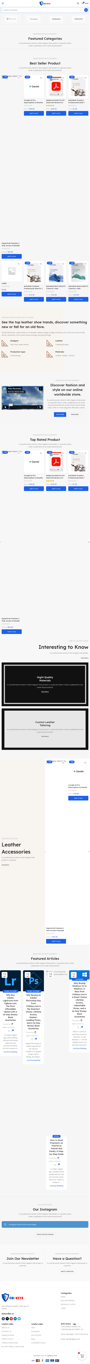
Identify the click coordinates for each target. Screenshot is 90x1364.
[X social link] (7, 1318)
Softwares (79, 979)
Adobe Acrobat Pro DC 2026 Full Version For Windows (55, 102)
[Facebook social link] (3, 1318)
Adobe (63, 1297)
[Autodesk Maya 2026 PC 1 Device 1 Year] (78, 272)
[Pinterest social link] (11, 1318)
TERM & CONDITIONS (10, 1343)
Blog (33, 1339)
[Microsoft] (11, 19)
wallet (4, 283)
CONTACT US (6, 1331)
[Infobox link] (23, 343)
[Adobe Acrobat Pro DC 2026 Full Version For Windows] (56, 86)
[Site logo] (45, 3)
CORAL (63, 1308)
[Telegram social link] (19, 1318)
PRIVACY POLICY (8, 1339)
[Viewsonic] (34, 19)
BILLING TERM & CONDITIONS (13, 1347)
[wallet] (12, 271)
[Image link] (13, 1297)
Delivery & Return (8, 1335)
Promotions (35, 1331)
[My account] (78, 3)
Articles (56, 1136)
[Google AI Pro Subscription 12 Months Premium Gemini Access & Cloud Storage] (34, 86)
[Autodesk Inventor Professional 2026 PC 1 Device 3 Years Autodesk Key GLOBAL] (34, 272)
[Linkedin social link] (15, 1318)
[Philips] (78, 19)
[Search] (86, 10)
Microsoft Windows (68, 1300)
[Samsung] (56, 19)
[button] (12, 256)
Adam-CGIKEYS (8, 1027)
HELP (33, 1328)
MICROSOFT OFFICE (68, 1304)
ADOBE (6, 991)
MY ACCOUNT (36, 1335)
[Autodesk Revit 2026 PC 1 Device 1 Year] (56, 272)
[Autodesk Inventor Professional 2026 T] (78, 86)
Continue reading (10, 1052)
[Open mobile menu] (3, 3)
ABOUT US (5, 1328)
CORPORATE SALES (38, 1343)
